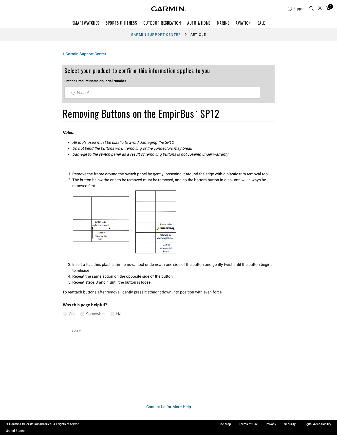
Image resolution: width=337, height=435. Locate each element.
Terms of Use (248, 424)
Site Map (225, 424)
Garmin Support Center (156, 34)
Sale (261, 23)
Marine (223, 23)
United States (15, 431)
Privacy (271, 424)
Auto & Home (198, 23)
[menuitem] (296, 9)
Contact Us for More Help (168, 406)
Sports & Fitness (121, 23)
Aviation (243, 23)
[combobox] (162, 93)
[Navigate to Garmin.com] (168, 9)
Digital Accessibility (317, 424)
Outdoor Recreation (162, 23)
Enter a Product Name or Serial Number (95, 81)
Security (290, 424)
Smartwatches (85, 23)
